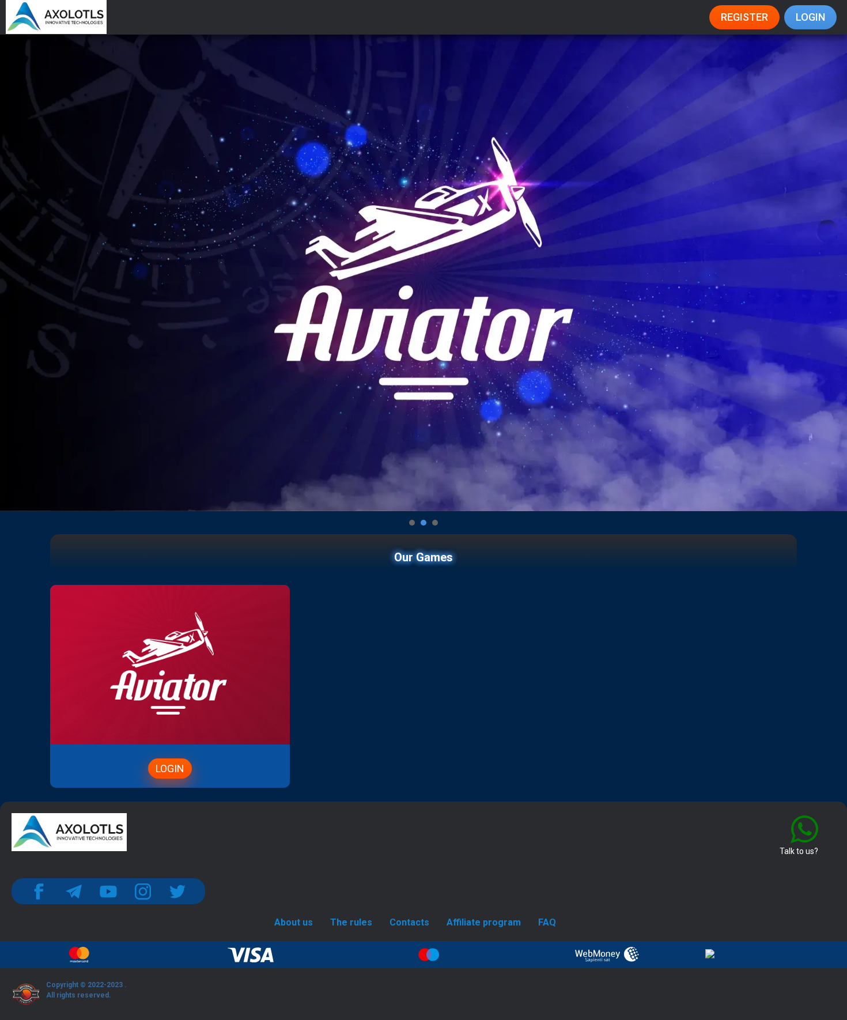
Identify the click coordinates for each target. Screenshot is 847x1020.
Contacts (409, 922)
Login (810, 17)
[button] (412, 523)
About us (293, 922)
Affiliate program (484, 922)
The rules (351, 922)
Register (744, 17)
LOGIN (170, 768)
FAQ (547, 922)
